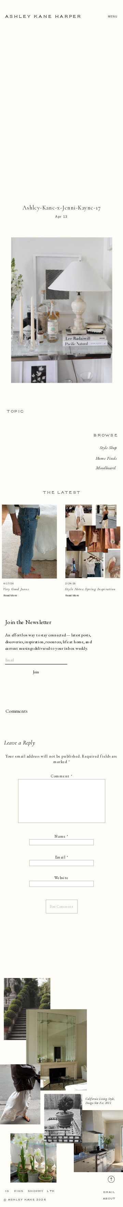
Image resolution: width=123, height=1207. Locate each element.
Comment (61, 776)
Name (61, 836)
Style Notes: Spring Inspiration (90, 588)
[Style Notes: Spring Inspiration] (92, 541)
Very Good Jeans (16, 588)
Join (36, 671)
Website (61, 877)
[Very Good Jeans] (29, 542)
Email (61, 857)
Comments (16, 711)
